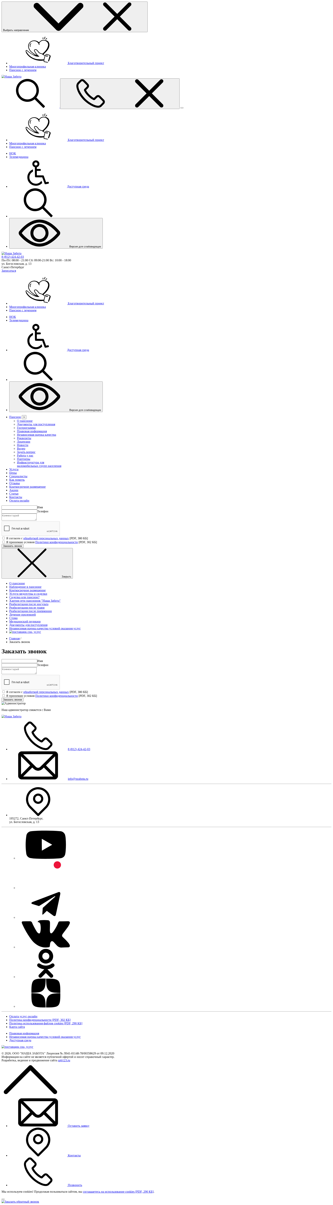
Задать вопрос (26, 452)
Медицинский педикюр (25, 621)
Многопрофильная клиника (27, 66)
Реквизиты (24, 438)
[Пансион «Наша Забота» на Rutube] (46, 887)
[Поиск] (31, 106)
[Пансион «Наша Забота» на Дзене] (46, 1006)
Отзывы (14, 483)
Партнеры (23, 459)
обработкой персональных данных (46, 538)
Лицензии (23, 441)
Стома (13, 618)
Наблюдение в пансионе (25, 586)
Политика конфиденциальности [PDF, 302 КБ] (40, 1019)
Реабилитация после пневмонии (30, 611)
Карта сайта (17, 1026)
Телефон (42, 511)
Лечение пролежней (22, 614)
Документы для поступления (36, 424)
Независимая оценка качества (36, 434)
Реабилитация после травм (27, 607)
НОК (12, 153)
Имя (40, 507)
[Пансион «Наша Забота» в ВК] (46, 947)
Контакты (15, 497)
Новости (22, 445)
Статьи (13, 493)
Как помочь (17, 479)
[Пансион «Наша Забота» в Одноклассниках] (46, 976)
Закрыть (66, 576)
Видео (21, 448)
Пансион (15, 417)
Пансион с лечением (22, 70)
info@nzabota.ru (78, 778)
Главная (14, 638)
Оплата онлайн (19, 500)
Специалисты (18, 476)
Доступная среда (20, 1040)
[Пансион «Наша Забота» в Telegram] (46, 917)
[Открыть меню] (120, 93)
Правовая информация (32, 431)
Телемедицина (18, 156)
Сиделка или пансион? (24, 597)
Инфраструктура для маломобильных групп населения (39, 464)
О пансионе (25, 420)
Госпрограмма (26, 427)
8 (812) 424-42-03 (13, 256)
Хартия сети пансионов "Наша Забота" (35, 600)
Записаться (9, 270)
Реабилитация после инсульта (28, 604)
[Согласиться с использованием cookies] (3, 1199)
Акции (13, 490)
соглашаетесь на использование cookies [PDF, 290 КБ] (118, 1191)
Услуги (13, 469)
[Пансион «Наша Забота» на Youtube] (46, 858)
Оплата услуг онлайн (23, 1016)
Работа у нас (25, 455)
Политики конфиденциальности (56, 542)
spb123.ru (64, 1060)
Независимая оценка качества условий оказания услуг (45, 628)
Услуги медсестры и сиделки (28, 593)
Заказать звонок (12, 546)
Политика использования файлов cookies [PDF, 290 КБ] (45, 1023)
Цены (13, 472)
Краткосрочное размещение (27, 486)
